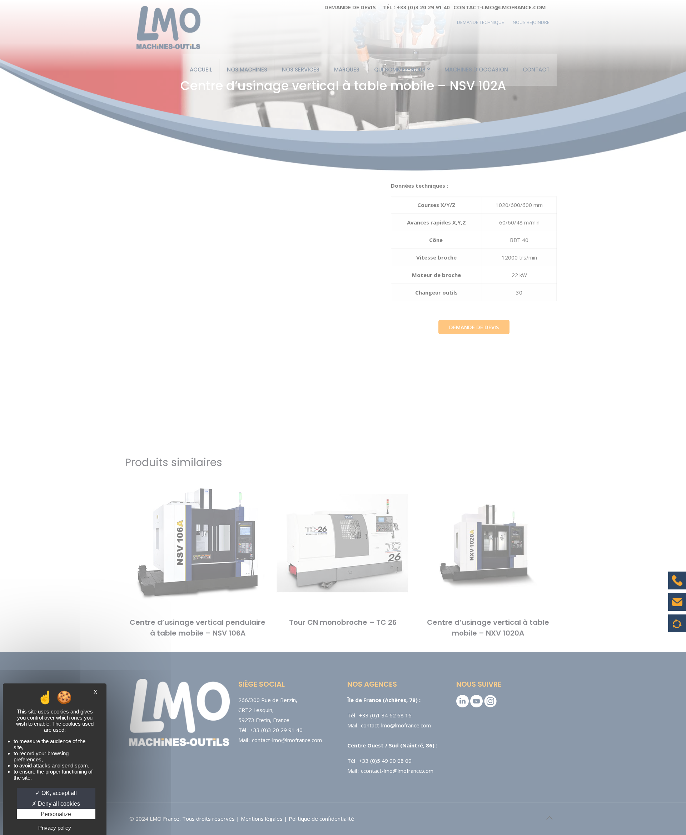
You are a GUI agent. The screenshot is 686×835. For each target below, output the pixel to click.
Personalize (56, 814)
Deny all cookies (58, 804)
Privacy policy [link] (54, 828)
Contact (677, 607)
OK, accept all (58, 793)
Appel (677, 585)
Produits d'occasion (677, 627)
